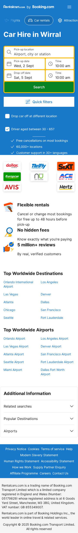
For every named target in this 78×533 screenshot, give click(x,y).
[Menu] (69, 7)
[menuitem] (12, 20)
